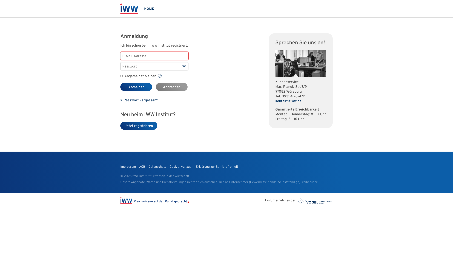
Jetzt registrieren (139, 126)
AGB (142, 167)
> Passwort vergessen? (139, 100)
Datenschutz (157, 167)
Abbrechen (171, 87)
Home (149, 9)
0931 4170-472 (293, 96)
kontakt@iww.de (288, 101)
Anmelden (136, 87)
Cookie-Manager (181, 167)
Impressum (128, 167)
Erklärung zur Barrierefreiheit (217, 167)
